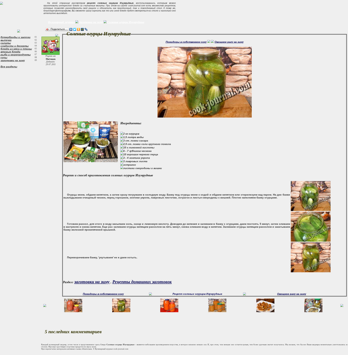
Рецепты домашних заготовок (142, 281)
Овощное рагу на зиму (229, 41)
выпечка (6, 40)
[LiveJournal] (86, 29)
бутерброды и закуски (15, 37)
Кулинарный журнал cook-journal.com (111, 349)
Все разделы (9, 66)
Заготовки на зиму (91, 22)
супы (4, 57)
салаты (6, 43)
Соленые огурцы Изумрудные (125, 22)
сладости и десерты (15, 45)
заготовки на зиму (13, 60)
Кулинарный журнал (61, 22)
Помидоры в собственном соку (186, 41)
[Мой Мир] (82, 29)
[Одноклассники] (78, 29)
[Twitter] (75, 29)
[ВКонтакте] (71, 29)
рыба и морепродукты (16, 54)
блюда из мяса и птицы (16, 48)
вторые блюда (10, 51)
